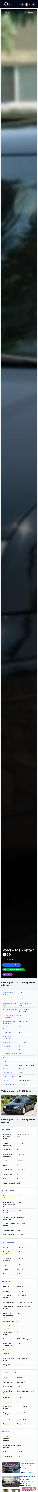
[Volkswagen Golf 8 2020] (11, 1481)
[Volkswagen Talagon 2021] (11, 1467)
